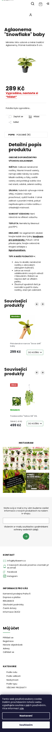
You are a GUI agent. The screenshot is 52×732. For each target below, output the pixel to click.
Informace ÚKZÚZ (11, 611)
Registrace (8, 641)
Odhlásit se (8, 652)
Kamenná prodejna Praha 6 (16, 593)
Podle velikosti (13, 676)
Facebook (12, 571)
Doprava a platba (11, 597)
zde (22, 708)
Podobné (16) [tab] (24, 134)
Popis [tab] (11, 134)
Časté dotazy (9, 608)
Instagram (12, 576)
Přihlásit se (27, 537)
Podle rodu (11, 672)
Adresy (6, 648)
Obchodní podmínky (13, 604)
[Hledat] (32, 3)
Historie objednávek (13, 644)
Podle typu (11, 683)
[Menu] (48, 3)
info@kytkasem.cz (16, 560)
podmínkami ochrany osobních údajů (31, 528)
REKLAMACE (8, 600)
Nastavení (25, 715)
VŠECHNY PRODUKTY (16, 687)
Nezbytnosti (12, 679)
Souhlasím (26, 725)
